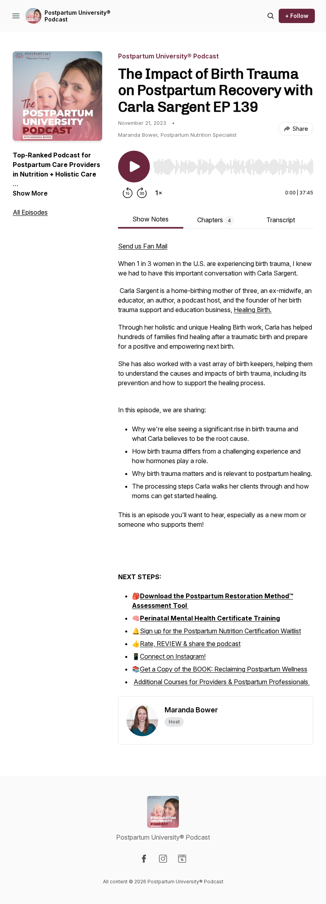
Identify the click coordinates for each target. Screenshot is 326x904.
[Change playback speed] (159, 192)
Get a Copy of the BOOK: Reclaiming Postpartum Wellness (223, 669)
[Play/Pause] (134, 166)
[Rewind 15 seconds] (127, 192)
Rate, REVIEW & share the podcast (190, 644)
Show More (30, 193)
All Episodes (30, 212)
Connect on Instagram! (173, 656)
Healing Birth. (253, 310)
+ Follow (297, 15)
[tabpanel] (215, 468)
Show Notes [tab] (150, 219)
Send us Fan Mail (142, 246)
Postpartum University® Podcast (78, 16)
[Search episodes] (271, 16)
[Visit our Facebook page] (144, 859)
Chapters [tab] (214, 220)
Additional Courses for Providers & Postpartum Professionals (222, 682)
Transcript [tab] (280, 220)
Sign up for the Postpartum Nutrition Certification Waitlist (220, 631)
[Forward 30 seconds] (141, 192)
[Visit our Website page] (182, 859)
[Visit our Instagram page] (163, 859)
